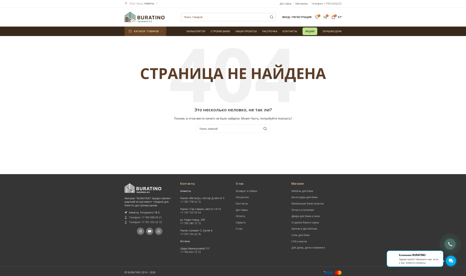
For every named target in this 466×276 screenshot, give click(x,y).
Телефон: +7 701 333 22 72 (145, 222)
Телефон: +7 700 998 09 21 (145, 217)
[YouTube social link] (149, 231)
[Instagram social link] (140, 231)
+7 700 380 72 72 (190, 223)
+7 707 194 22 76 (190, 234)
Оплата (240, 216)
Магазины (301, 3)
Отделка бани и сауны (305, 222)
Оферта (241, 222)
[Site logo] (145, 16)
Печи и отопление (302, 210)
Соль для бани (300, 235)
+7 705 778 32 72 (190, 201)
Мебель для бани (302, 191)
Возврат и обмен (246, 191)
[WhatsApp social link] (158, 231)
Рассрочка (242, 197)
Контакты (242, 203)
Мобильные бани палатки (307, 203)
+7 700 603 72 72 (190, 252)
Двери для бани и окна (305, 216)
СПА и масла (299, 241)
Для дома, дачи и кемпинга (308, 247)
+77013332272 (332, 3)
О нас (239, 228)
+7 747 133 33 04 (190, 212)
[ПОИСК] (272, 17)
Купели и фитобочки (304, 228)
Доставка (285, 3)
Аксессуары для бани (304, 197)
